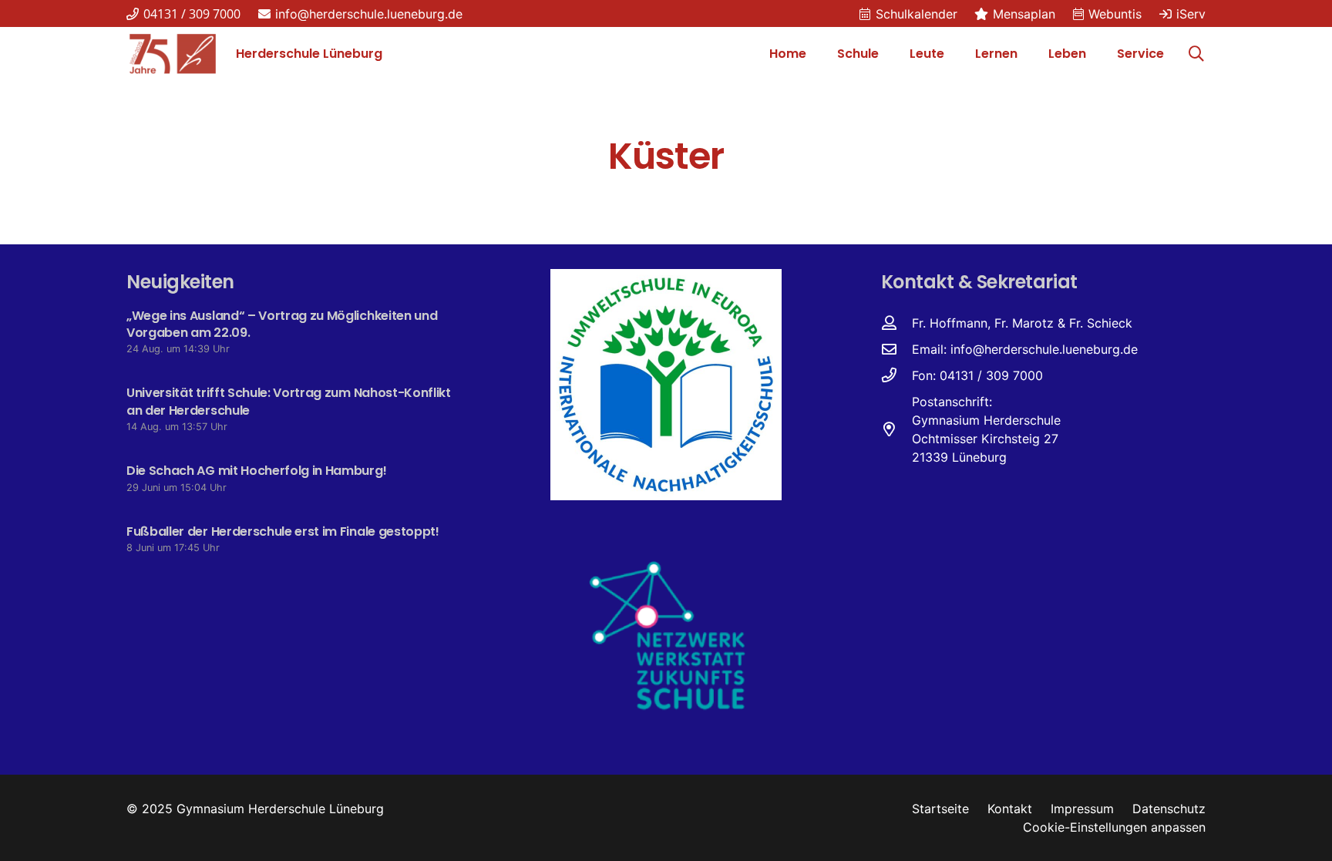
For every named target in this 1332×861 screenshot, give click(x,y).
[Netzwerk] (665, 634)
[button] (886, 54)
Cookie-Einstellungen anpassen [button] (1114, 827)
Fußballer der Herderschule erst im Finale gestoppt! (282, 531)
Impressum (1082, 808)
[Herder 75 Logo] (172, 54)
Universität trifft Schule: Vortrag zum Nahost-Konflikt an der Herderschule (288, 401)
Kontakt (1009, 808)
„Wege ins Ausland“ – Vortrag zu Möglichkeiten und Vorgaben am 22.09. (281, 324)
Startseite (940, 808)
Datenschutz (1169, 808)
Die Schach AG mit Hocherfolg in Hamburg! (256, 470)
